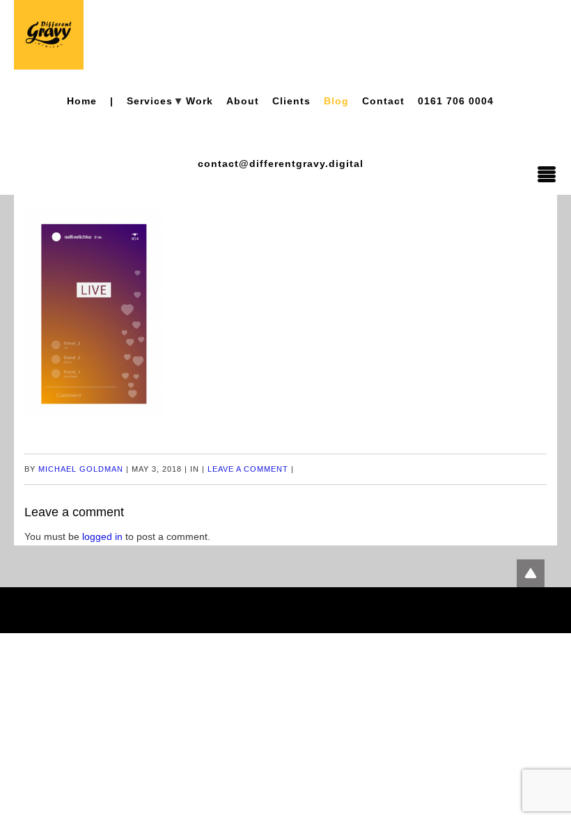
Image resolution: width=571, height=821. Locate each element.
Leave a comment (248, 469)
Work (199, 100)
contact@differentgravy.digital (280, 163)
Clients (291, 100)
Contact (383, 100)
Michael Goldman (80, 469)
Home (82, 100)
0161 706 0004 (456, 100)
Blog (336, 100)
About (242, 100)
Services (150, 100)
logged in (102, 536)
